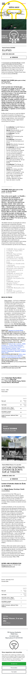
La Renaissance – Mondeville (13, 351)
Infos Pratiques (21, 14)
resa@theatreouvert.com (8, 566)
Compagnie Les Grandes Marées (12, 62)
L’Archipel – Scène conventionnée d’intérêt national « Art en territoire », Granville (13, 350)
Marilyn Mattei (17, 378)
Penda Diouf (8, 378)
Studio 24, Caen (12, 343)
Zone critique (8, 300)
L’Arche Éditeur (5, 490)
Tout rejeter (14, 671)
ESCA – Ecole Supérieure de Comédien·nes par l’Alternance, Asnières (13, 356)
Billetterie (23, 3)
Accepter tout (14, 663)
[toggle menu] (3, 3)
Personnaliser (14, 667)
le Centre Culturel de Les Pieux (13, 357)
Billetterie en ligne (6, 565)
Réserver (15, 57)
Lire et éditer (7, 14)
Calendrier (21, 11)
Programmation (7, 11)
